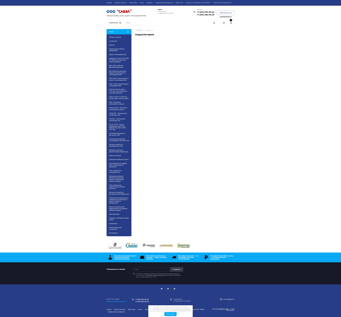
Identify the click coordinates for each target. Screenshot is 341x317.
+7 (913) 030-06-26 (205, 12)
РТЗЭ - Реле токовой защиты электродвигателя (119, 85)
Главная (109, 3)
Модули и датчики (115, 155)
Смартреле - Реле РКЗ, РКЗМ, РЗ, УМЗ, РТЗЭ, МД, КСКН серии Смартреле (119, 60)
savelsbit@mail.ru (226, 16)
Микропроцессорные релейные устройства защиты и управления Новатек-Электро (116, 178)
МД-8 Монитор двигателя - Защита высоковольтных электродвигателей (118, 72)
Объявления (113, 223)
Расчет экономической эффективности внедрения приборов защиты (118, 208)
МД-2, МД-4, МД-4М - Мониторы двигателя (116, 66)
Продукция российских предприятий (116, 49)
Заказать (150, 3)
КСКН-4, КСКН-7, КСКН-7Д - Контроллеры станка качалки (119, 97)
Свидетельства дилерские (164, 3)
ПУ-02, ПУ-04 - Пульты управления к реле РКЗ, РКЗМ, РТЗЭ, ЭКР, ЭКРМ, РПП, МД (117, 127)
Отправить (177, 269)
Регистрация (113, 233)
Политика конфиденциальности (116, 301)
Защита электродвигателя (117, 54)
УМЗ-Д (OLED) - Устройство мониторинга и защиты (118, 108)
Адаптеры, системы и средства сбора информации (118, 151)
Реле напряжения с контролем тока (115, 171)
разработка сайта (223, 309)
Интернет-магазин (120, 3)
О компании (113, 41)
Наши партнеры (114, 214)
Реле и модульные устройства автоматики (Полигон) (117, 186)
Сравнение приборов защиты (119, 159)
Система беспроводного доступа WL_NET (117, 134)
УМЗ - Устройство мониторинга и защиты (116, 103)
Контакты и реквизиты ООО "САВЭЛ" (198, 3)
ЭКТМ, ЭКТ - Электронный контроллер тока (118, 114)
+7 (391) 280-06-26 (205, 15)
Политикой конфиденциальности (155, 275)
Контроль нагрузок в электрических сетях (116, 145)
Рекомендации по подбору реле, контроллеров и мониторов (118, 165)
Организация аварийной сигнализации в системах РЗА (119, 139)
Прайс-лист (179, 3)
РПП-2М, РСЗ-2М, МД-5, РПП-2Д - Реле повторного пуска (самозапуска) (118, 91)
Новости (112, 45)
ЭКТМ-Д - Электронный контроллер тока (117, 119)
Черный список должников (222, 3)
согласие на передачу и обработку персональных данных (161, 274)
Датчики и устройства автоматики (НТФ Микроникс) (119, 193)
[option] (115, 246)
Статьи (142, 3)
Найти (214, 22)
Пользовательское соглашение (115, 228)
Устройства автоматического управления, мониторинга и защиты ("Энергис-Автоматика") (118, 200)
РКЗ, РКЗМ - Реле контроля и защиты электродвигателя (119, 79)
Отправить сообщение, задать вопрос (119, 219)
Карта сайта (133, 3)
